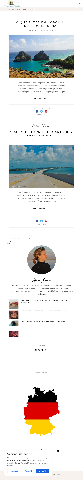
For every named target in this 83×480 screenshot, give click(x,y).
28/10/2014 (41, 224)
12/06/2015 (41, 115)
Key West (38, 140)
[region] (28, 463)
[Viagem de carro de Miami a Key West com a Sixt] (41, 166)
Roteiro (52, 30)
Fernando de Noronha (37, 30)
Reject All (28, 471)
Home (11, 9)
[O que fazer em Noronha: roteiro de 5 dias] (41, 56)
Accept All (42, 471)
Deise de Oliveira (41, 108)
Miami (46, 140)
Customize (14, 471)
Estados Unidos (40, 125)
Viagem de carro (58, 140)
